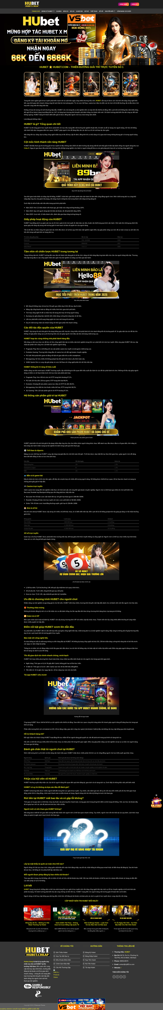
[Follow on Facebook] (114, 976)
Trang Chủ (36, 11)
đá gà (72, 11)
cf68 (37, 1009)
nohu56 (15, 1009)
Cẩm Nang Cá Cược (124, 11)
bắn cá (65, 11)
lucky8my (3, 1009)
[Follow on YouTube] (120, 976)
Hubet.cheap (28, 961)
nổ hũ (86, 11)
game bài (79, 11)
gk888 (29, 1009)
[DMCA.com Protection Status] (56, 974)
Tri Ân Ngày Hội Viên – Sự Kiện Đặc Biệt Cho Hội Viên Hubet (125, 924)
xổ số (101, 11)
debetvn (9, 1009)
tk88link (24, 1009)
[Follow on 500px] (124, 976)
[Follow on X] (117, 976)
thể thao (93, 11)
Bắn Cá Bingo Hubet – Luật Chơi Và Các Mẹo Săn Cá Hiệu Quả (96, 924)
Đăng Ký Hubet (47, 11)
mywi (19, 1009)
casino (59, 11)
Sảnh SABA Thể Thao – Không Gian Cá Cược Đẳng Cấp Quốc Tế (67, 924)
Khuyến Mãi (109, 11)
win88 (34, 1009)
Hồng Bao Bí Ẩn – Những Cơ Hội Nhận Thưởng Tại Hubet (37, 924)
